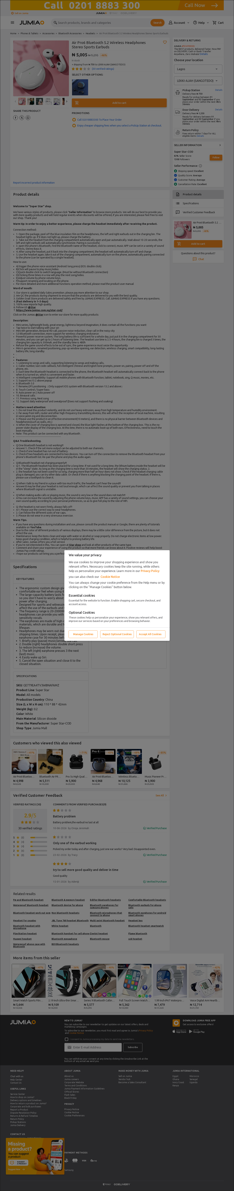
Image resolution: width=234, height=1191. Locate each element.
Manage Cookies (83, 634)
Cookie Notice (110, 576)
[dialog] (117, 595)
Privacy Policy (150, 571)
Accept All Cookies (150, 634)
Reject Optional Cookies (117, 634)
